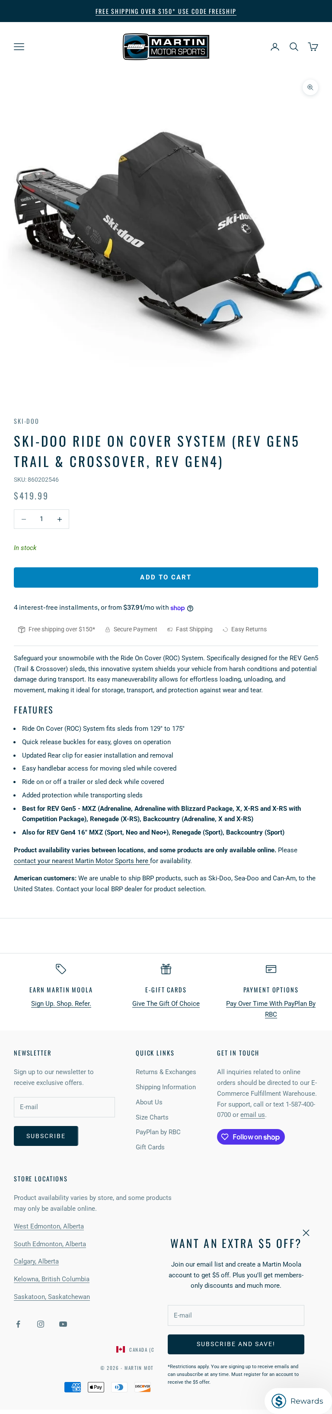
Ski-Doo (26, 420)
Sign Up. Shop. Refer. (61, 1004)
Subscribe (46, 1135)
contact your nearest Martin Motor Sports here (82, 861)
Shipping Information (166, 1087)
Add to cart (166, 577)
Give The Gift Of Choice (166, 1004)
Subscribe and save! (236, 1343)
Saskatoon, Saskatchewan (52, 1297)
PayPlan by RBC (158, 1132)
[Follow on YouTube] (63, 1324)
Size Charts (152, 1117)
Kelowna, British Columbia (51, 1279)
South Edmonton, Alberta (50, 1244)
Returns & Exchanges (166, 1072)
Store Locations (41, 1178)
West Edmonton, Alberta (49, 1226)
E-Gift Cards (165, 989)
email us (252, 1115)
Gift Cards (150, 1147)
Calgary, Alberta (36, 1261)
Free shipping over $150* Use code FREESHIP (166, 11)
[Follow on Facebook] (18, 1324)
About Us (149, 1102)
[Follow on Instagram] (40, 1324)
